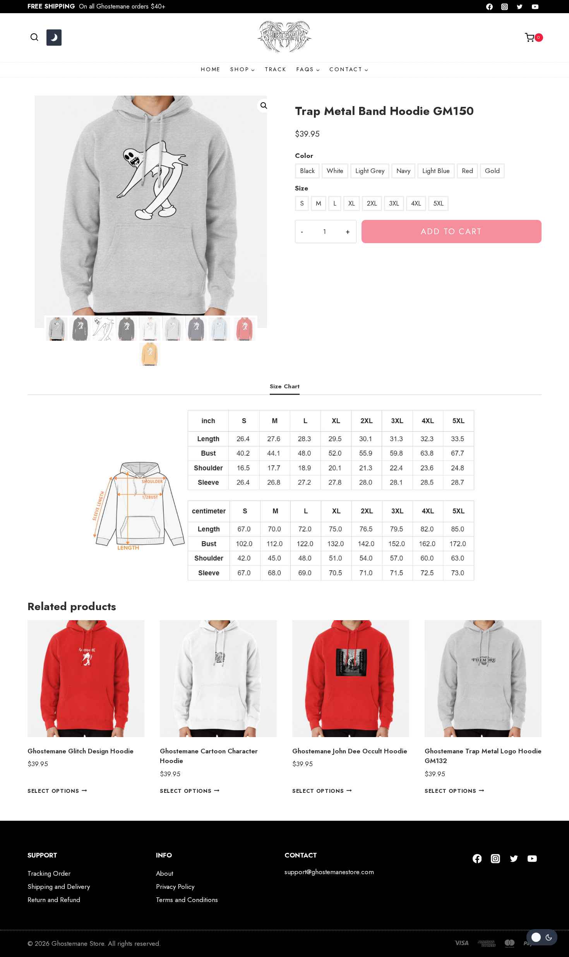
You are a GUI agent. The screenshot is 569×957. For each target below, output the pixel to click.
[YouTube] (535, 6)
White (335, 170)
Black (307, 170)
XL (351, 203)
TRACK (276, 69)
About (164, 873)
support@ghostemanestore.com (329, 871)
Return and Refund (53, 899)
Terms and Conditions (187, 899)
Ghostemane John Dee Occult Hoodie (349, 751)
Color (304, 155)
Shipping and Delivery (58, 886)
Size (301, 188)
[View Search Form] (34, 37)
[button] (264, 106)
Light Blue (436, 170)
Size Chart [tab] (285, 386)
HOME (211, 69)
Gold (492, 170)
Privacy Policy (175, 886)
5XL (438, 203)
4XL (416, 203)
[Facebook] (489, 6)
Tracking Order (48, 873)
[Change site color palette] (53, 37)
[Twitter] (519, 6)
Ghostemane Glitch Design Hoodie (80, 751)
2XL (372, 203)
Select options (53, 790)
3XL (394, 203)
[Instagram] (504, 6)
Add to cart (451, 231)
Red (467, 170)
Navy (403, 170)
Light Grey (369, 170)
